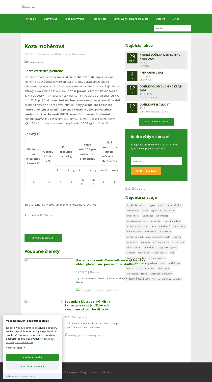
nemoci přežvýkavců (160, 226)
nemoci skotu (179, 226)
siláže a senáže (160, 252)
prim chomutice (151, 72)
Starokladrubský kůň (136, 258)
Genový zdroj (133, 210)
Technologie (99, 18)
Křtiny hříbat (162, 215)
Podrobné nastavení (32, 366)
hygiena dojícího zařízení (162, 210)
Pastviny (177, 237)
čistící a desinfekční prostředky (166, 279)
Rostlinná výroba (74, 18)
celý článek (94, 327)
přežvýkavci (149, 247)
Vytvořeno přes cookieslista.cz (20, 376)
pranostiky (145, 242)
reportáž (131, 252)
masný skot (156, 221)
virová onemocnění (145, 268)
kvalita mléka (133, 215)
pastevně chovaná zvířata (158, 237)
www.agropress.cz (108, 290)
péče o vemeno (134, 247)
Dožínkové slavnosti (155, 104)
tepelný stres (174, 263)
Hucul (145, 210)
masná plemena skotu (137, 221)
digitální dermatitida (136, 205)
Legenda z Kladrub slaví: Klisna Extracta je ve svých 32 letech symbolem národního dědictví (87, 305)
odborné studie (134, 231)
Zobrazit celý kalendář (156, 121)
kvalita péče (147, 215)
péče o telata (178, 242)
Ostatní (160, 18)
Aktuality (94, 272)
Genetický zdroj (174, 205)
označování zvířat (135, 237)
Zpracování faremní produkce (131, 18)
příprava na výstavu (168, 247)
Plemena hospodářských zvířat (54, 54)
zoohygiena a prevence (161, 273)
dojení (152, 205)
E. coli (160, 205)
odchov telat (150, 231)
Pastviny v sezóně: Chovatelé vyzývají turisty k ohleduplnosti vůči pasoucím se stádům (111, 262)
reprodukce (143, 252)
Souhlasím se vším (32, 357)
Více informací (14, 347)
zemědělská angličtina (137, 273)
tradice (130, 268)
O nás (175, 18)
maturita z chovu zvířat (137, 226)
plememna (132, 242)
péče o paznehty (161, 242)
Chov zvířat (50, 18)
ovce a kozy (165, 231)
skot (172, 252)
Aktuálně (31, 18)
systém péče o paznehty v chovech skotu (146, 263)
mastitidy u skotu (172, 221)
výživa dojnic (164, 268)
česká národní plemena (138, 279)
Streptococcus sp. (157, 258)
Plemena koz (79, 54)
